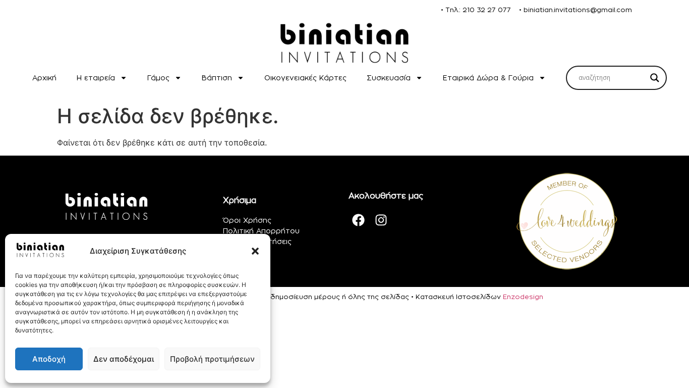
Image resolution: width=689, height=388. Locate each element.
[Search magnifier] (655, 78)
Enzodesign (523, 296)
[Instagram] (381, 220)
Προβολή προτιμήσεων (212, 359)
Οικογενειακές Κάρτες (305, 77)
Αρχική (44, 77)
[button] (255, 251)
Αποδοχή (49, 359)
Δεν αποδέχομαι (123, 359)
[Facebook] (359, 220)
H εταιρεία (96, 77)
